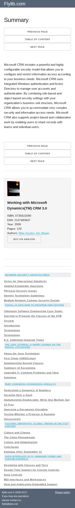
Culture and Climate (17, 432)
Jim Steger (42, 233)
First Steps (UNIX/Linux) (20, 358)
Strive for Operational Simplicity (25, 281)
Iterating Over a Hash (18, 395)
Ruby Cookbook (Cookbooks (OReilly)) (30, 384)
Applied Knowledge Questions (23, 286)
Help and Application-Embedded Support (30, 484)
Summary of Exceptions (20, 368)
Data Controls (13, 474)
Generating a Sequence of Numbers (27, 390)
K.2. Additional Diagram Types (24, 340)
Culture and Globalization (20, 442)
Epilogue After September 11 (23, 451)
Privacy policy (62, 492)
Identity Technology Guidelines (24, 295)
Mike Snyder (26, 233)
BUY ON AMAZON (24, 239)
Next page (37, 47)
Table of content (37, 39)
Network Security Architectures (27, 275)
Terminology (12, 330)
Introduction (12, 325)
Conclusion (11, 447)
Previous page (37, 32)
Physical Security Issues (20, 291)
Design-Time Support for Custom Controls (32, 470)
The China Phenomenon (19, 437)
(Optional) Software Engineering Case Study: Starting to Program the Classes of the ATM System (33, 316)
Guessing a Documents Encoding (26, 409)
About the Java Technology (22, 353)
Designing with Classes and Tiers (26, 465)
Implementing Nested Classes (24, 363)
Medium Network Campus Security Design (32, 300)
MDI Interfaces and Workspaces (25, 479)
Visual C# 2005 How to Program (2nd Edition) (34, 305)
